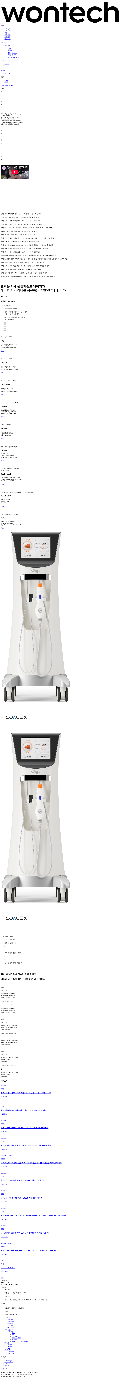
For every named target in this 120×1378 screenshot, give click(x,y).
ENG (6, 82)
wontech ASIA (8, 1362)
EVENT (7, 65)
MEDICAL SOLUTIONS (16, 57)
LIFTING (11, 52)
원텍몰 (6, 1365)
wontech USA (8, 1360)
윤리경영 (7, 35)
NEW (10, 50)
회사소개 (7, 29)
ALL (9, 49)
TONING (11, 55)
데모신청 (7, 73)
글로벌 (6, 33)
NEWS (6, 64)
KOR (6, 80)
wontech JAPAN (9, 1363)
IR (5, 67)
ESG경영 (7, 37)
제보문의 (7, 39)
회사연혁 (7, 31)
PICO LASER (12, 54)
